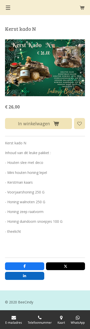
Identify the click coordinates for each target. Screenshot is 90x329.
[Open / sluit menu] (8, 8)
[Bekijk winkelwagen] (82, 8)
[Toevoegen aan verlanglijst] (79, 123)
